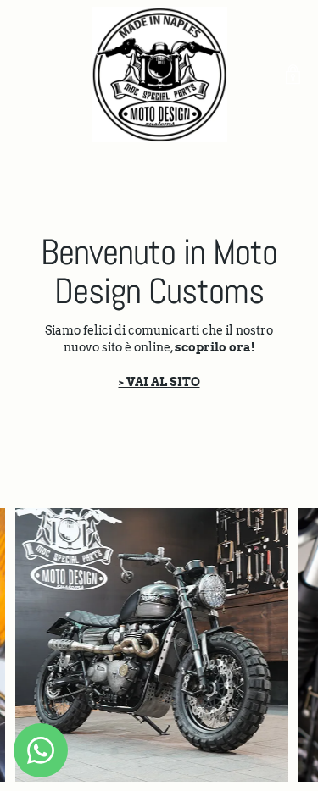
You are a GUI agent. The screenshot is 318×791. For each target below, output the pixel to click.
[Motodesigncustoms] (159, 74)
